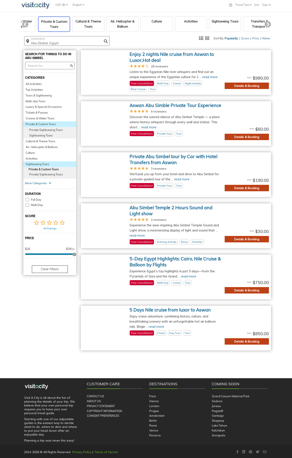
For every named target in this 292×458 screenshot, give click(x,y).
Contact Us (95, 396)
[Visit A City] (36, 386)
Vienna (154, 401)
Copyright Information (104, 411)
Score (245, 38)
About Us (94, 401)
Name (266, 38)
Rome (153, 425)
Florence (155, 435)
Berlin (153, 420)
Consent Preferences (103, 415)
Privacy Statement (101, 406)
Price (255, 38)
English (78, 4)
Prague (154, 411)
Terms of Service (106, 452)
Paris (152, 396)
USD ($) (60, 4)
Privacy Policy (81, 452)
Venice (153, 430)
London (154, 406)
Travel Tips (242, 4)
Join (256, 4)
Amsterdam (157, 415)
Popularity (231, 38)
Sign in (266, 4)
